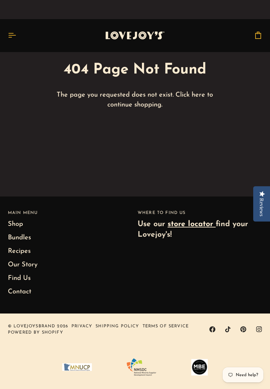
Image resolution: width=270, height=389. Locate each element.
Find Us (19, 278)
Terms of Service (166, 326)
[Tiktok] (227, 329)
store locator (192, 224)
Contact (19, 291)
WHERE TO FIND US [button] (161, 213)
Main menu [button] (23, 213)
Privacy (81, 326)
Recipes (19, 251)
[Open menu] (18, 35)
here (198, 95)
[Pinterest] (243, 329)
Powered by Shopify (35, 332)
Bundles (19, 237)
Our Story (23, 264)
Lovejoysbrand (34, 326)
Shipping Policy (117, 326)
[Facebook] (212, 329)
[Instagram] (259, 329)
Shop (15, 224)
